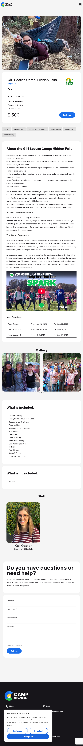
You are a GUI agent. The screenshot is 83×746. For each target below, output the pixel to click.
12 (13, 96)
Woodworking (8, 135)
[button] (80, 4)
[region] (28, 726)
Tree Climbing (69, 129)
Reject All (38, 731)
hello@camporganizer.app (53, 711)
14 (19, 96)
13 (16, 96)
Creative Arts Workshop (37, 129)
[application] (82, 745)
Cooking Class (18, 129)
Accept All (28, 736)
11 (11, 96)
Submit (14, 651)
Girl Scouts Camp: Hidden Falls (32, 80)
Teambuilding (55, 129)
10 (8, 96)
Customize (17, 731)
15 (21, 96)
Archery (6, 129)
